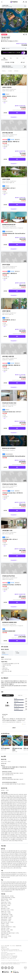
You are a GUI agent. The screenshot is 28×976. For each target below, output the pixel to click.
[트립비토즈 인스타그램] (2, 967)
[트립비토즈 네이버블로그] (12, 967)
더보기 (5, 102)
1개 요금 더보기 (13, 117)
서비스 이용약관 (12, 945)
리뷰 (17, 58)
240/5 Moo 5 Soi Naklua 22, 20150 (9, 41)
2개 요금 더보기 (13, 249)
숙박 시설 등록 (7, 945)
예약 (17, 112)
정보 (11, 58)
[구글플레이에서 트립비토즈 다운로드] (14, 972)
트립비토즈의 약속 (4, 947)
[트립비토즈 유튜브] (9, 967)
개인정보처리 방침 (18, 945)
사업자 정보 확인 (14, 956)
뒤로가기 (2, 2)
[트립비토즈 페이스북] (5, 967)
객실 (4, 58)
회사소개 (2, 945)
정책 (24, 58)
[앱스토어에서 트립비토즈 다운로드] (5, 972)
